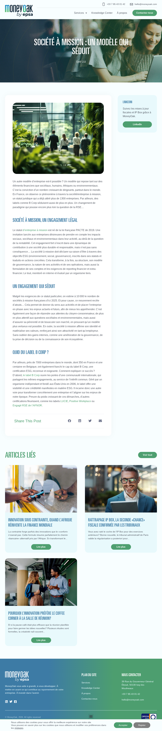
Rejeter (142, 725)
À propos (122, 13)
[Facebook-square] (15, 701)
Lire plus (41, 546)
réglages (19, 728)
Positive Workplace (80, 401)
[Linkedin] (6, 701)
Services (79, 13)
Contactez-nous (89, 698)
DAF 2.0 (81, 61)
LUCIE (64, 401)
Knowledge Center (101, 13)
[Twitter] (10, 701)
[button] (69, 420)
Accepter (123, 725)
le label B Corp (31, 375)
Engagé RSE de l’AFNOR (27, 405)
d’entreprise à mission (35, 230)
